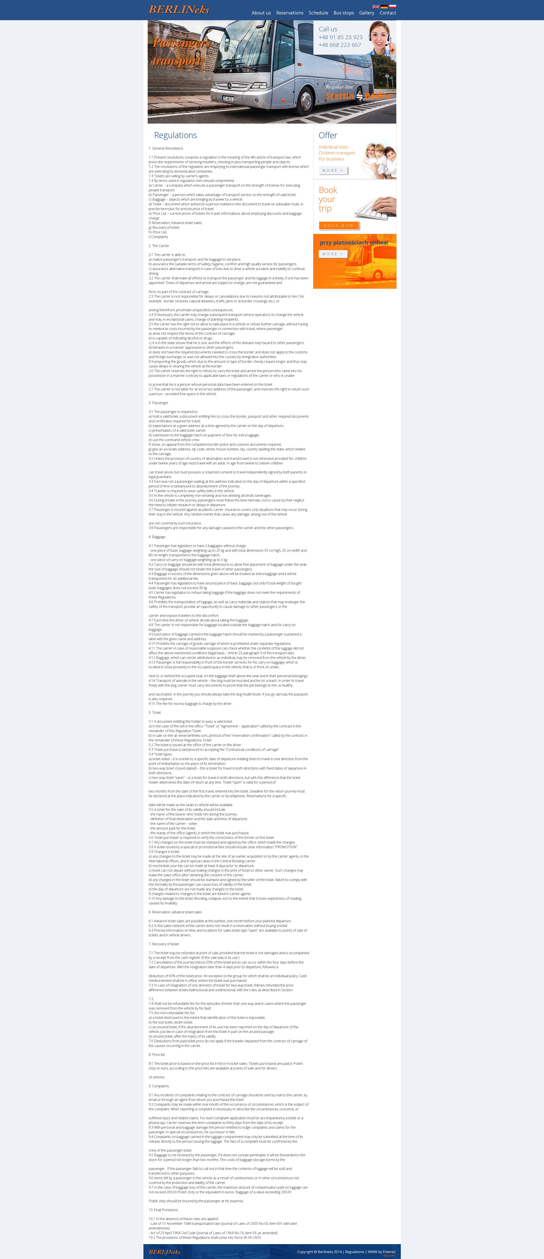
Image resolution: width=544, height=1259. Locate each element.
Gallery (366, 13)
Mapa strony (389, 1255)
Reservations (289, 13)
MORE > (333, 170)
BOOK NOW (339, 225)
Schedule (318, 13)
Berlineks (325, 1251)
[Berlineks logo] (179, 12)
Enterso (389, 1251)
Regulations (354, 1251)
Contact (388, 13)
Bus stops (344, 13)
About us (261, 13)
